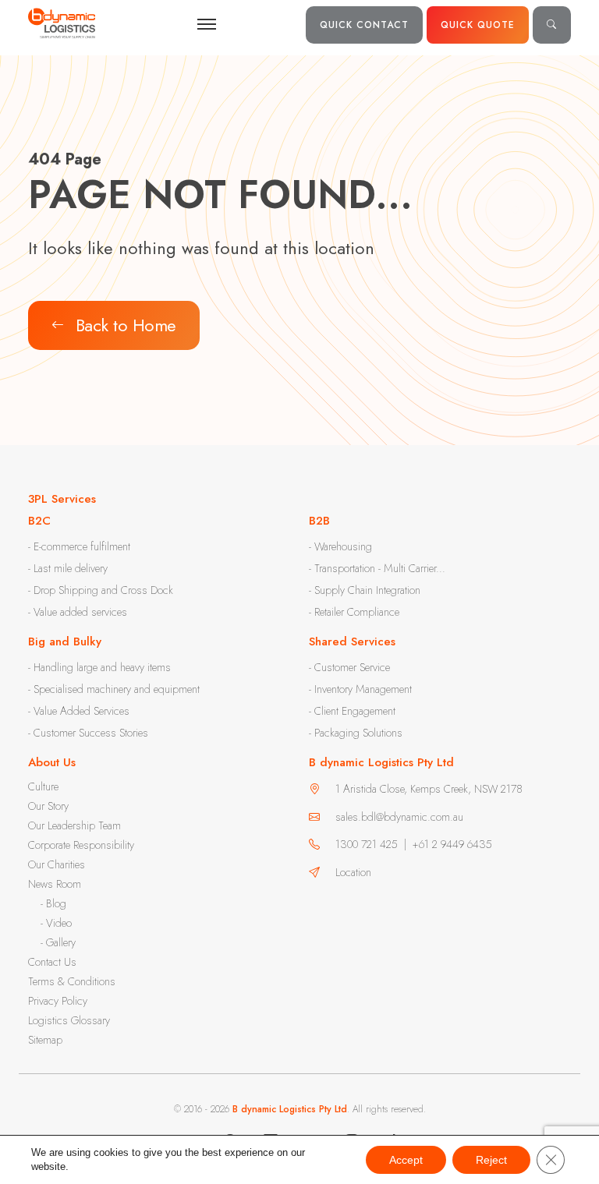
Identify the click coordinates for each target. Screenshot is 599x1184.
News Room (54, 884)
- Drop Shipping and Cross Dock (100, 590)
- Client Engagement (352, 711)
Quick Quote (478, 25)
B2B (319, 520)
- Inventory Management (360, 689)
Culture (43, 786)
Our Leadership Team (74, 825)
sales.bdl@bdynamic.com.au (399, 817)
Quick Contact (364, 25)
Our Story (48, 806)
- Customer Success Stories (88, 732)
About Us (52, 762)
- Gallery (58, 942)
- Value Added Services (78, 711)
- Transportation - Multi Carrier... (377, 568)
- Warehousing (340, 546)
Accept (406, 1160)
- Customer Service (349, 667)
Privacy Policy (57, 1001)
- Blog (53, 903)
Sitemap (45, 1040)
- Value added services (77, 612)
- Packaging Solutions (355, 732)
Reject (491, 1160)
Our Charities (56, 864)
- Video (56, 923)
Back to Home (126, 325)
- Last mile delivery (68, 568)
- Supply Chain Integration (364, 590)
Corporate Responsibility (81, 845)
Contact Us (52, 962)
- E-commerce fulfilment (79, 546)
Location (353, 872)
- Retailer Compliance (354, 612)
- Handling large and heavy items (99, 667)
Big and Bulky (64, 641)
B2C (39, 520)
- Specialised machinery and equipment (114, 689)
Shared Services (352, 641)
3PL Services (62, 498)
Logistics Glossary (69, 1020)
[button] (552, 25)
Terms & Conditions (71, 981)
